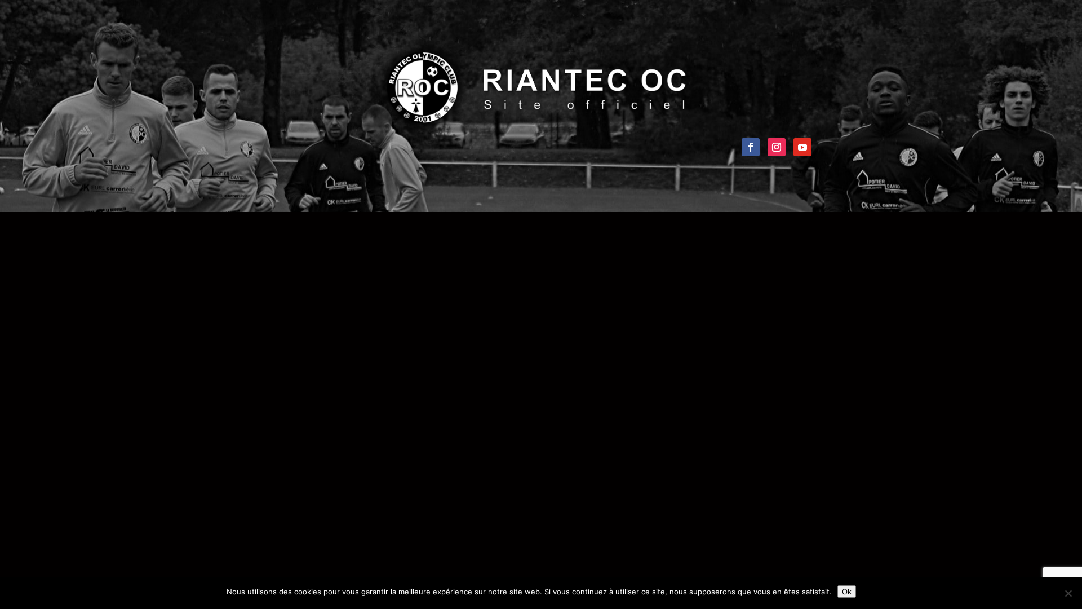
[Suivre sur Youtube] (802, 147)
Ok (847, 591)
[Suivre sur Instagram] (777, 147)
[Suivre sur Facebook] (751, 147)
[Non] (1068, 593)
